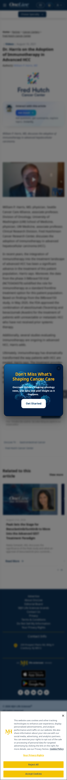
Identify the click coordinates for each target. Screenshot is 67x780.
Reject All (33, 764)
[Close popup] (58, 368)
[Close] (63, 715)
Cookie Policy (57, 749)
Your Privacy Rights (33, 755)
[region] (33, 745)
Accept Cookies (33, 773)
